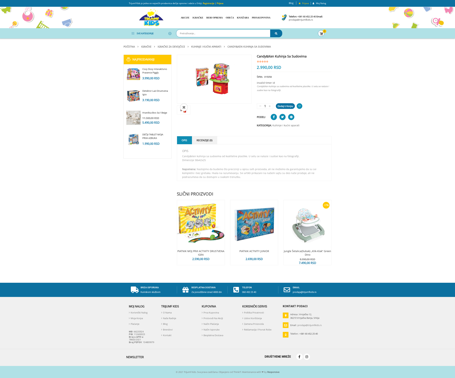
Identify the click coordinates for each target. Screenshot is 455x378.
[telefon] (236, 290)
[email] (287, 290)
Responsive (273, 372)
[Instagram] (307, 357)
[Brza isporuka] (135, 290)
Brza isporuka (150, 287)
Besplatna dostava (203, 287)
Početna (129, 46)
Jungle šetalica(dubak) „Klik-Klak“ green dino (307, 252)
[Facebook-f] (299, 357)
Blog (291, 3)
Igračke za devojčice (171, 46)
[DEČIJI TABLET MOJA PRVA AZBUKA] (133, 140)
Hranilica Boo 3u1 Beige (154, 112)
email (296, 287)
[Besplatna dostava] (185, 290)
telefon (247, 287)
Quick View (201, 217)
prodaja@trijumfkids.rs (301, 19)
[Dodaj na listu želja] (299, 106)
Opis (184, 140)
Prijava (220, 3)
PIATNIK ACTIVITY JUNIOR (254, 251)
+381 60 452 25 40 (307, 16)
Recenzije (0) (204, 140)
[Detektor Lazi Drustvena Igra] (133, 96)
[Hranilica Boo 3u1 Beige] (133, 118)
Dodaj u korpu (285, 106)
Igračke (146, 46)
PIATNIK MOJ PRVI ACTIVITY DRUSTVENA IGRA (200, 252)
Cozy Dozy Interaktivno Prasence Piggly (154, 70)
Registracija (208, 3)
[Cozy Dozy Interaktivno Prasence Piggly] (133, 74)
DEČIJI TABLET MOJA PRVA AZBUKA (152, 136)
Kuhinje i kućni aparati (206, 46)
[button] (184, 107)
